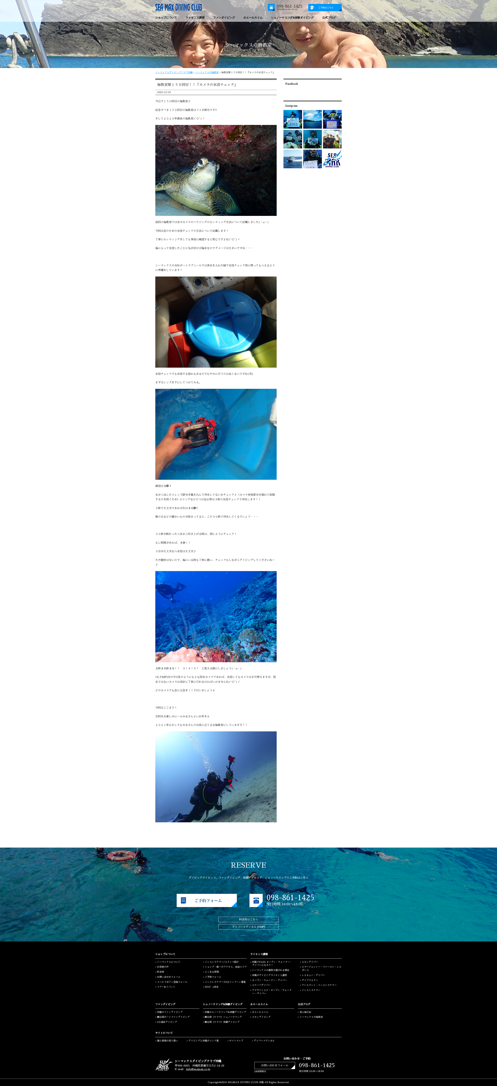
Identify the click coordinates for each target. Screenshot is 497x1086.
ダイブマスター (310, 980)
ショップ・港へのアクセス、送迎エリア (226, 967)
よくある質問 (212, 972)
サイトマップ (236, 1041)
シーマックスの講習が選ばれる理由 (270, 970)
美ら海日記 (305, 1012)
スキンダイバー (310, 962)
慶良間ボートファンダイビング (173, 1017)
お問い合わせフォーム (168, 977)
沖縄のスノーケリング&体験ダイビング (225, 1012)
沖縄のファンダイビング (170, 1012)
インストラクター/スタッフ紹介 (222, 962)
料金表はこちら (248, 919)
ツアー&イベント (166, 987)
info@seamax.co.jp (198, 1069)
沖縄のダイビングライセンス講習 (269, 975)
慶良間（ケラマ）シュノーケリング (223, 1017)
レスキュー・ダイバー (313, 975)
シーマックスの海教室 (207, 72)
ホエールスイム (260, 1012)
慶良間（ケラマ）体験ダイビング (222, 1022)
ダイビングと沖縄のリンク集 (204, 1041)
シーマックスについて (168, 962)
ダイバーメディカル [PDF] (248, 926)
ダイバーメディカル (264, 1041)
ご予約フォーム (213, 977)
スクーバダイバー (261, 985)
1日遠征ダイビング (167, 1022)
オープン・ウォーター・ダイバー (269, 980)
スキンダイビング (261, 1017)
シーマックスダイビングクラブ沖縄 (174, 72)
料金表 (160, 972)
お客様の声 (163, 967)
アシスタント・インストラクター (319, 985)
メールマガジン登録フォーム (172, 982)
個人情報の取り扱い (167, 1041)
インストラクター (311, 990)
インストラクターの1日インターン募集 (225, 982)
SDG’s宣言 (212, 987)
